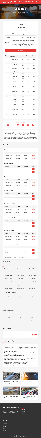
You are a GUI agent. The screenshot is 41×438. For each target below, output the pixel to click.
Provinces (21, 1)
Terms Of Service (29, 435)
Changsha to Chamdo (32, 281)
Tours (4, 428)
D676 (32, 323)
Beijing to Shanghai (20, 268)
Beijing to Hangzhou (32, 272)
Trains (25, 1)
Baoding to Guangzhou (20, 275)
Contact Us (11, 435)
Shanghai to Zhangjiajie (9, 288)
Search (34, 334)
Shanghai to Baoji (9, 281)
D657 (20, 317)
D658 (32, 317)
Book (33, 155)
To (18, 333)
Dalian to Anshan (20, 281)
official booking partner (22, 352)
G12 (20, 306)
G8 (8, 302)
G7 (32, 299)
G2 (8, 296)
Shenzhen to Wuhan (32, 275)
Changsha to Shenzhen (20, 285)
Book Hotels (5, 423)
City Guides (24, 409)
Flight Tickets (5, 426)
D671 (9, 320)
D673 (32, 320)
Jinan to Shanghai (9, 272)
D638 (20, 314)
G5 (8, 299)
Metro (33, 1)
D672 (20, 320)
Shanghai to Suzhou (8, 285)
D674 (9, 323)
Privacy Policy (16, 435)
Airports (29, 1)
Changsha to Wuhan (8, 275)
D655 (32, 314)
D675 (20, 323)
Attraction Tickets (6, 430)
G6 (20, 299)
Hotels (37, 1)
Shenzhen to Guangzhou (8, 268)
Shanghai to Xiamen (8, 278)
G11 (8, 306)
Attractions (16, 1)
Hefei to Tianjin (32, 278)
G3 (20, 296)
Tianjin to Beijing (20, 278)
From (5, 333)
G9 (20, 302)
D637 (9, 314)
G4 (32, 296)
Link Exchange (22, 435)
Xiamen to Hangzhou (20, 272)
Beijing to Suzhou (32, 288)
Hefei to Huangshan (20, 288)
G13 (32, 306)
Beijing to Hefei (32, 285)
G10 (32, 302)
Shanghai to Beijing (32, 268)
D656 (9, 317)
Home (4, 261)
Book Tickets (20, 50)
